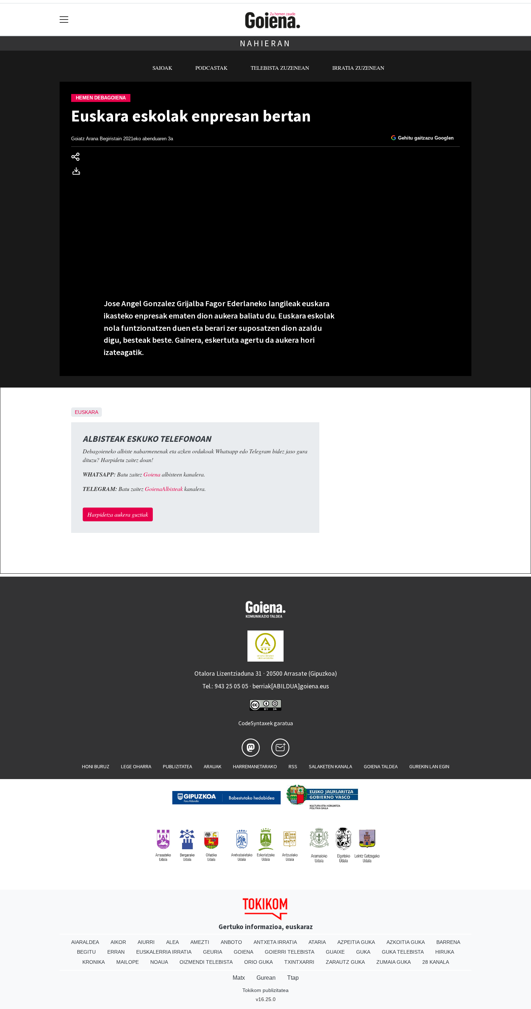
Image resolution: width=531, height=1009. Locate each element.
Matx (239, 978)
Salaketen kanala (330, 766)
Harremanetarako (255, 766)
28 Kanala (435, 962)
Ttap (293, 978)
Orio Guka (258, 962)
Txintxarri (299, 962)
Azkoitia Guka (406, 942)
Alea (172, 942)
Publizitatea (177, 766)
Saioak (162, 67)
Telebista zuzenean (280, 67)
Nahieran (265, 43)
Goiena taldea (381, 766)
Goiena (243, 952)
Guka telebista (403, 952)
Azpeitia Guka (356, 942)
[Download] (78, 172)
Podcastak (211, 67)
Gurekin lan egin (429, 766)
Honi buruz (95, 766)
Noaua (159, 962)
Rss (293, 766)
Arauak (212, 766)
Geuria (212, 952)
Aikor (118, 942)
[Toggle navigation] (64, 19)
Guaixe (335, 952)
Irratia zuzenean (358, 67)
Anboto (231, 942)
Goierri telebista (289, 952)
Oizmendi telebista (206, 962)
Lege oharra (136, 766)
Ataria (317, 942)
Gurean (266, 978)
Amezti (199, 942)
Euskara (86, 412)
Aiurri (146, 942)
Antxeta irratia (275, 942)
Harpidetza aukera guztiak (117, 514)
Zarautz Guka (345, 962)
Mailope (127, 962)
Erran (116, 952)
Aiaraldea (85, 942)
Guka (363, 952)
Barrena (448, 942)
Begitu (86, 952)
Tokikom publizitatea (265, 990)
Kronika (93, 962)
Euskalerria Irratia (163, 952)
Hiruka (444, 952)
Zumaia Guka (393, 962)
